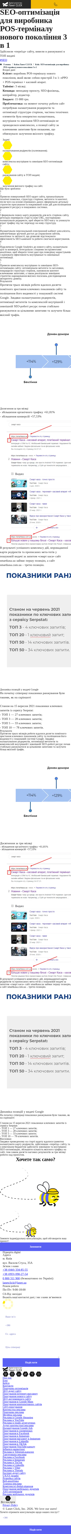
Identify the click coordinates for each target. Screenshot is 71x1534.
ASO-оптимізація (12, 1491)
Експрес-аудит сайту (14, 1473)
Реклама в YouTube (13, 1420)
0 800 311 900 (11, 1278)
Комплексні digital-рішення (18, 1486)
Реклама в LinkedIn (13, 1465)
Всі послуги (8, 1502)
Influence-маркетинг (14, 1449)
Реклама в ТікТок (12, 1462)
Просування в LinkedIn (16, 1441)
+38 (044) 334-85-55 (15, 1269)
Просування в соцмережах (18, 1430)
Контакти (8, 1385)
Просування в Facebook (16, 1433)
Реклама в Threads (13, 1470)
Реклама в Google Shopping (18, 1417)
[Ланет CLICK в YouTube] (39, 1373)
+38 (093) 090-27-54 (15, 1274)
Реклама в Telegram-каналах (18, 1451)
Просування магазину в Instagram (21, 1438)
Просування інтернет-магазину (20, 1393)
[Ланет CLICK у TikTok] (25, 1373)
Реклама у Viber (11, 1467)
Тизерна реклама (12, 1483)
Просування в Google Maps (18, 1401)
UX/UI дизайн (11, 1475)
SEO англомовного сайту (17, 1399)
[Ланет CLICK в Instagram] (12, 1373)
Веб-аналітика (11, 1481)
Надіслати (36, 1529)
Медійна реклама (12, 1414)
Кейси (6, 1383)
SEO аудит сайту (12, 1391)
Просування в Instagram (16, 1436)
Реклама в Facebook (14, 1457)
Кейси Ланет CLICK (23, 64)
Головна (7, 64)
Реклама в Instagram (14, 1459)
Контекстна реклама (14, 1409)
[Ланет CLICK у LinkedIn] (19, 1373)
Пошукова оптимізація (15, 1388)
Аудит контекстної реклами (18, 1425)
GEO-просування (12, 1407)
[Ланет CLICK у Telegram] (32, 1373)
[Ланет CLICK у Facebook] (6, 1373)
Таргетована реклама (14, 1454)
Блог (5, 1380)
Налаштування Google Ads (18, 1428)
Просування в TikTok (15, 1444)
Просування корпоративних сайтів (22, 1404)
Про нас (7, 1377)
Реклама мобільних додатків (19, 1494)
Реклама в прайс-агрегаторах (19, 1422)
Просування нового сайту (17, 1396)
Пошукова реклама (13, 1412)
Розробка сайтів (11, 1478)
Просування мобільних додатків (21, 1489)
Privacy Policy (10, 1505)
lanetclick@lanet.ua (14, 1282)
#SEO (3, 60)
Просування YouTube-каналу (19, 1446)
